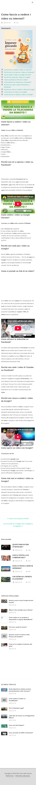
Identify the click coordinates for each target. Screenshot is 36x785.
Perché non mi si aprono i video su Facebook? (19, 72)
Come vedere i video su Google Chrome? (17, 75)
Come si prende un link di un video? (16, 80)
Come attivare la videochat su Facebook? (17, 82)
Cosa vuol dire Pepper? (16, 725)
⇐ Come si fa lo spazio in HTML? (18, 518)
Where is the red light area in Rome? (21, 610)
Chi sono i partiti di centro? (18, 627)
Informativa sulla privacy (22, 776)
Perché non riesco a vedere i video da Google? (19, 89)
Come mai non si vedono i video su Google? (18, 94)
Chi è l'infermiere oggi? (16, 708)
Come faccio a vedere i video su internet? (18, 70)
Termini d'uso (10, 776)
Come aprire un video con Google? (15, 92)
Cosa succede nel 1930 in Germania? (21, 733)
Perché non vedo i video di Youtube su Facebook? (16, 86)
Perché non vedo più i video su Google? (17, 77)
